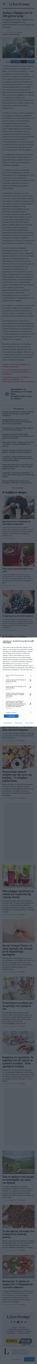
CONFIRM (11, 716)
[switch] (29, 680)
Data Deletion (8, 723)
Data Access (18, 723)
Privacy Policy (29, 723)
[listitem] (18, 676)
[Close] (33, 641)
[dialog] (18, 682)
